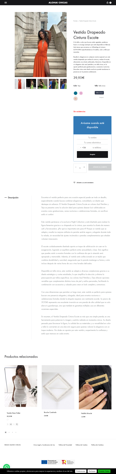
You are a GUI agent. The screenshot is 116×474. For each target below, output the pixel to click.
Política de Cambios (97, 445)
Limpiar (101, 97)
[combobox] (81, 147)
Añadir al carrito (100, 167)
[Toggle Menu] (6, 2)
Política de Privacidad (65, 445)
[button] (6, 467)
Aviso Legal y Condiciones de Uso (44, 445)
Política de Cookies (81, 445)
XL (17, 424)
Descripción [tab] (13, 197)
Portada (75, 21)
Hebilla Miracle (86, 413)
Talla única (99, 93)
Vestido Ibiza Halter (13, 413)
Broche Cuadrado (50, 412)
